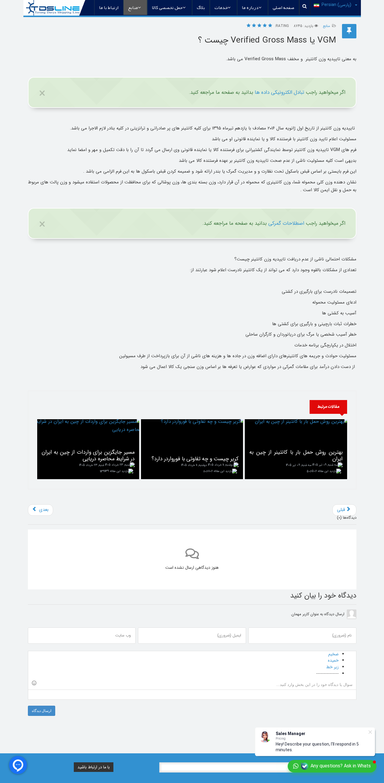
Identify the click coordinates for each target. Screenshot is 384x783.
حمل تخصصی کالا (167, 7)
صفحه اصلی (283, 7)
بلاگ (201, 7)
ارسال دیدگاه (41, 711)
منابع (133, 7)
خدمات (221, 7)
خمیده (333, 660)
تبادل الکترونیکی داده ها (279, 92)
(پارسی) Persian (337, 4)
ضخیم (333, 654)
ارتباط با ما (108, 7)
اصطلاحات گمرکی (286, 223)
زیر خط (332, 667)
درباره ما (250, 7)
